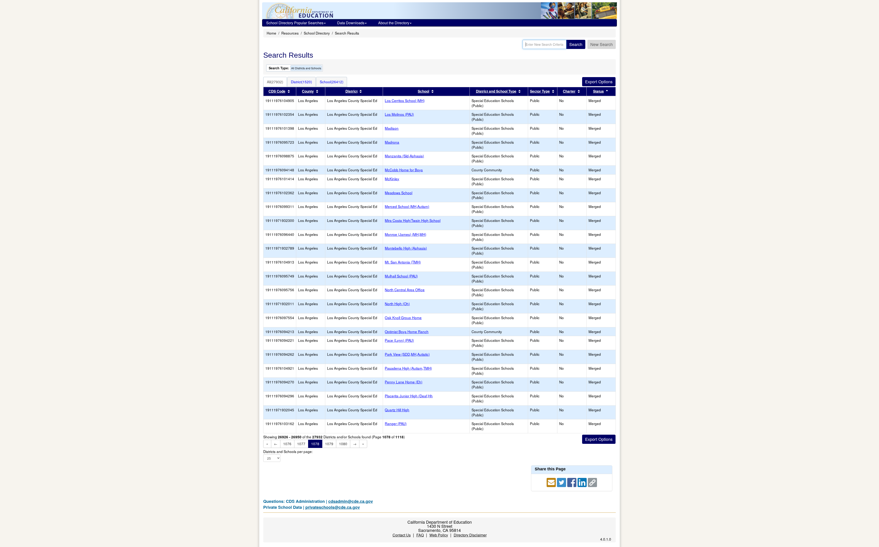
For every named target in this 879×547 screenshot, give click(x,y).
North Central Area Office (405, 289)
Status (598, 91)
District (351, 91)
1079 (329, 443)
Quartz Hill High (397, 409)
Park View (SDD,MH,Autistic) (407, 354)
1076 (287, 443)
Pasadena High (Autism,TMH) (408, 368)
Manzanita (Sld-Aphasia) (404, 155)
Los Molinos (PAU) (399, 114)
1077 (301, 443)
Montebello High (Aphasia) (406, 248)
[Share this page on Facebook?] (572, 482)
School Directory (317, 32)
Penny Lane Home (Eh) (403, 381)
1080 (343, 443)
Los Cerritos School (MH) (405, 100)
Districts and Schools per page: (288, 451)
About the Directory (393, 22)
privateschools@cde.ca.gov (332, 507)
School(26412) (331, 81)
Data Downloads (350, 22)
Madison (392, 128)
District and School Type (496, 91)
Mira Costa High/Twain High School (412, 220)
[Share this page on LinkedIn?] (583, 482)
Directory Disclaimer (470, 535)
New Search (601, 44)
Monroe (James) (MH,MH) (405, 234)
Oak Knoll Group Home (403, 317)
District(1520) (301, 81)
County (308, 91)
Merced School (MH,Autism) (407, 206)
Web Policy (438, 535)
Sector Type (540, 91)
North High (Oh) (397, 303)
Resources (290, 32)
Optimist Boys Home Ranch (407, 331)
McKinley (392, 178)
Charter (569, 91)
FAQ (420, 535)
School (423, 91)
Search (575, 44)
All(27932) (275, 81)
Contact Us (402, 535)
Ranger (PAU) (396, 423)
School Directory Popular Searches (294, 22)
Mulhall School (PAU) (401, 275)
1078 (315, 443)
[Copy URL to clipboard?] (592, 482)
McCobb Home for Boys (404, 169)
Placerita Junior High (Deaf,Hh (409, 395)
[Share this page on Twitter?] (562, 482)
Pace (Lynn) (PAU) (399, 340)
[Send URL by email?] (552, 482)
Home (271, 32)
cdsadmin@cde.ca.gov (350, 501)
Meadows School (398, 192)
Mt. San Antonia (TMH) (403, 261)
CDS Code (277, 91)
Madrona (392, 142)
